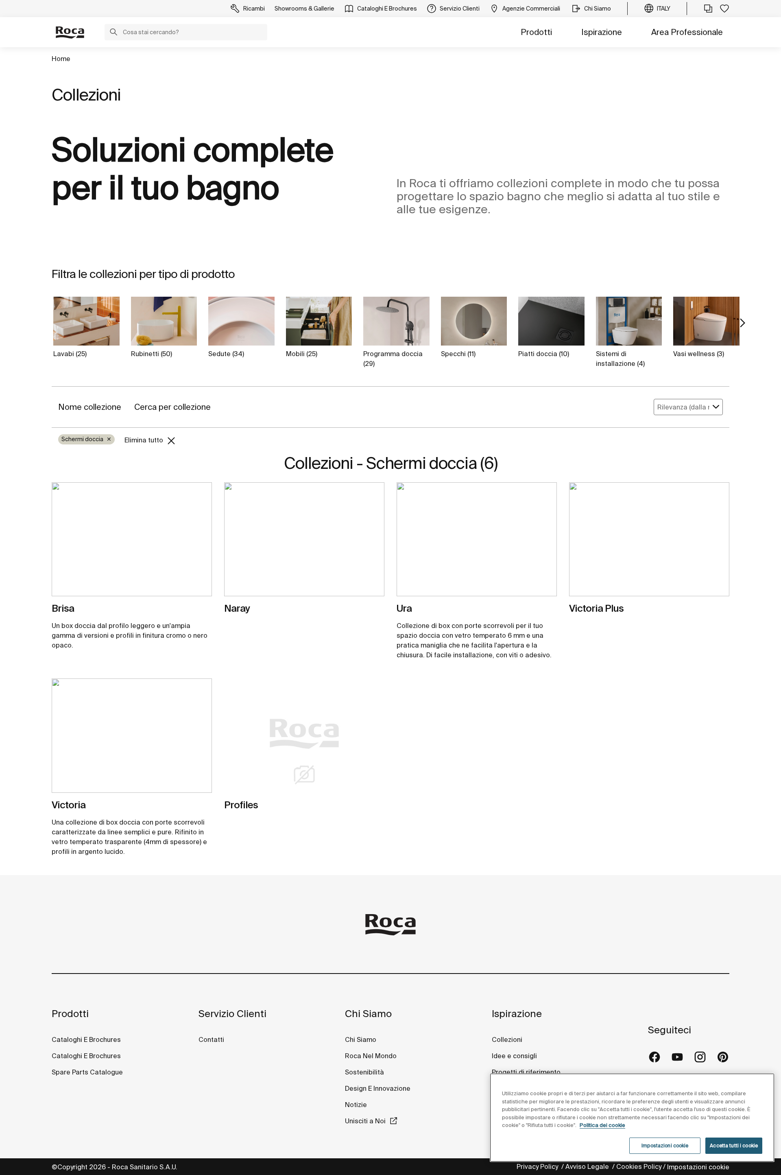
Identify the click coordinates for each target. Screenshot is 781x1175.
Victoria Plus (596, 608)
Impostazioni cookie (698, 1167)
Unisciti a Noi (365, 1121)
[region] (632, 1117)
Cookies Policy (638, 1166)
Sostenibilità (364, 1072)
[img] (132, 539)
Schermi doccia (86, 439)
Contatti (211, 1039)
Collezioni (507, 1039)
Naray (237, 608)
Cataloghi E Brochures (86, 1039)
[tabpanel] (132, 542)
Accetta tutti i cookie (734, 1145)
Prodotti (536, 32)
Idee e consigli (514, 1055)
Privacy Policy (538, 1166)
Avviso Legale (588, 1166)
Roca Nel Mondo (371, 1055)
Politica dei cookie (602, 1125)
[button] (113, 33)
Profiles (241, 804)
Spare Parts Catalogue (87, 1072)
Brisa (63, 608)
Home (61, 58)
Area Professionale (687, 32)
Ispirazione (601, 32)
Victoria (68, 804)
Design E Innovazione (377, 1088)
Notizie (357, 1104)
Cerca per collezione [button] (172, 406)
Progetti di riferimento (526, 1072)
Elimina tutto (144, 440)
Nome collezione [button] (89, 406)
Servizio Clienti (232, 1013)
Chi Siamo (368, 1013)
